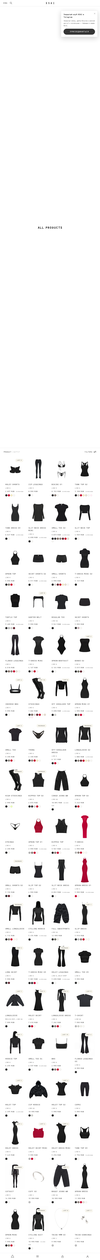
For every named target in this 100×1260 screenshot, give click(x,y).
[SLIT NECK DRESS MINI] (38, 512)
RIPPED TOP (57, 842)
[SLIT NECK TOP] (85, 512)
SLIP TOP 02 (34, 885)
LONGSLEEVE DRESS (61, 1016)
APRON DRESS (81, 1191)
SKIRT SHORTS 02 (37, 574)
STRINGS (9, 842)
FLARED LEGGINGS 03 (84, 1060)
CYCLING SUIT (35, 1235)
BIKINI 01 (57, 484)
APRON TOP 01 (35, 842)
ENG (5, 3)
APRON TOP (10, 574)
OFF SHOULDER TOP (61, 704)
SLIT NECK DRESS (60, 885)
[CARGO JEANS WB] (61, 780)
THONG (31, 750)
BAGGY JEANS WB (60, 1191)
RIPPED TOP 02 (36, 796)
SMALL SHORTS (59, 574)
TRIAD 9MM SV (58, 1235)
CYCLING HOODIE (36, 929)
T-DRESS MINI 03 (37, 972)
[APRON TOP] (15, 558)
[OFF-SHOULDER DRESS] (61, 734)
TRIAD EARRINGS (83, 1235)
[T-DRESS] (85, 826)
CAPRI (78, 1105)
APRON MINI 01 (82, 704)
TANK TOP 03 (81, 1148)
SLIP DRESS (81, 929)
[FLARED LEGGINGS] (15, 645)
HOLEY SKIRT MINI (37, 1148)
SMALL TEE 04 (35, 1059)
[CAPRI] (85, 1089)
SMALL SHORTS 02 (14, 885)
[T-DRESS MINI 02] (85, 558)
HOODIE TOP (11, 1059)
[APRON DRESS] (85, 1176)
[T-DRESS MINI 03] (38, 957)
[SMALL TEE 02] (61, 512)
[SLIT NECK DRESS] (61, 870)
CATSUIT (9, 1191)
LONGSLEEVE (11, 1016)
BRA (53, 1059)
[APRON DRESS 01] (85, 870)
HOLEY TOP (10, 1105)
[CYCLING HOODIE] (38, 913)
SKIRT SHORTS (82, 617)
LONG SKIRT (11, 972)
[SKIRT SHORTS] (85, 602)
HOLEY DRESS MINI (61, 1148)
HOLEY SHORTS (12, 484)
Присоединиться (79, 32)
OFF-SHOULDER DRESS (59, 751)
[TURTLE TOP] (15, 602)
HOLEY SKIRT (34, 1016)
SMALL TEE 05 (82, 972)
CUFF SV (32, 1191)
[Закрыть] (94, 13)
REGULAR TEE (58, 617)
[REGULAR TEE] (61, 602)
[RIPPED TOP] (61, 826)
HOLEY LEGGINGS (60, 972)
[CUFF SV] (38, 1176)
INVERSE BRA (11, 704)
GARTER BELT (34, 617)
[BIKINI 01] (61, 469)
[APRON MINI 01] (85, 688)
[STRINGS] (15, 826)
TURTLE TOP (11, 617)
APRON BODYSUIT (60, 661)
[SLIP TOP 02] (38, 870)
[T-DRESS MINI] (38, 645)
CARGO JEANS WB (60, 796)
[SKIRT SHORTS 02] (38, 558)
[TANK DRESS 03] (15, 512)
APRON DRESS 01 (83, 885)
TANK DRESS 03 (12, 528)
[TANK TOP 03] (85, 1133)
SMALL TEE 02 (58, 528)
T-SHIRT (79, 1016)
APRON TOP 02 (82, 796)
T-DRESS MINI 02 (83, 574)
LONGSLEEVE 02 (82, 750)
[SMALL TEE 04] (38, 1043)
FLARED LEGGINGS (14, 661)
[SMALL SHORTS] (61, 558)
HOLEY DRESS (11, 1148)
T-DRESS (79, 842)
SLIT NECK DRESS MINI (37, 529)
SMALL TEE (10, 750)
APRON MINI (11, 1235)
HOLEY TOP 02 (58, 1105)
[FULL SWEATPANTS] (61, 913)
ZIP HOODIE (34, 1105)
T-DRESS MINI (35, 661)
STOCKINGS (33, 704)
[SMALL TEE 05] (85, 957)
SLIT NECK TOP (82, 528)
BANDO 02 (79, 661)
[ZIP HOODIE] (38, 1089)
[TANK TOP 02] (85, 469)
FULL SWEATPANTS (61, 929)
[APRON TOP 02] (85, 780)
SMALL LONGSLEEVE (14, 929)
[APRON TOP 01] (38, 826)
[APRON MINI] (15, 1219)
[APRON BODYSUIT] (61, 645)
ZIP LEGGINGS (35, 484)
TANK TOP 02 (81, 484)
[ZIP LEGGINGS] (38, 469)
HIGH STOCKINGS (13, 796)
